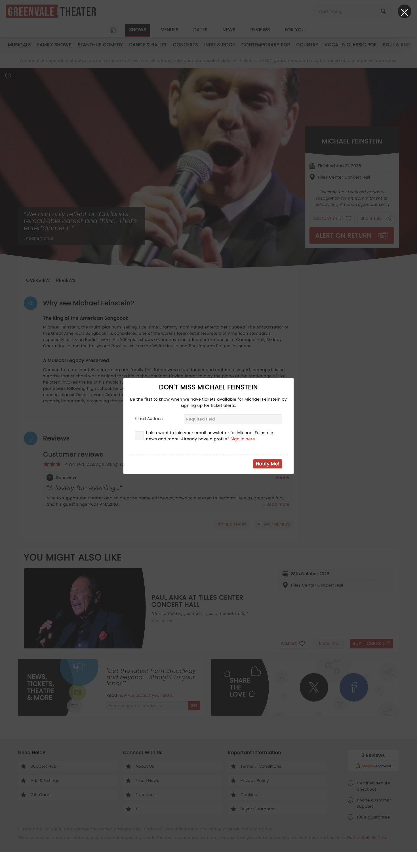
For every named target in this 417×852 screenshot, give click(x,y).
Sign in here (243, 439)
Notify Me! (267, 463)
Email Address (149, 418)
